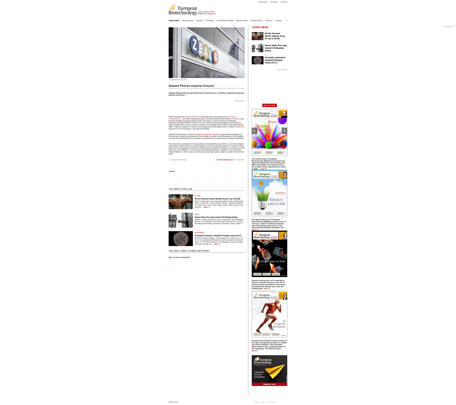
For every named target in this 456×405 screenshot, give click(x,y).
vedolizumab (239, 126)
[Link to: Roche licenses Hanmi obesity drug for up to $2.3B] (181, 201)
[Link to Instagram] (285, 402)
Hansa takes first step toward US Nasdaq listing (216, 217)
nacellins (236, 118)
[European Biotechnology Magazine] (192, 10)
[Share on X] (191, 178)
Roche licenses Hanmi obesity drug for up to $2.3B (217, 198)
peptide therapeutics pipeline (207, 134)
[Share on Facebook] (176, 178)
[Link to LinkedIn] (282, 402)
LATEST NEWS (260, 27)
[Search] (286, 20)
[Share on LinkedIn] (221, 178)
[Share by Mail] (236, 178)
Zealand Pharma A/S (193, 116)
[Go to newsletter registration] (269, 370)
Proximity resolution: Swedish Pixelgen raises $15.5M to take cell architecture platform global (236, 235)
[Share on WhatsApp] (206, 178)
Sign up (172, 257)
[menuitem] (263, 1)
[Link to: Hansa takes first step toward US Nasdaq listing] (181, 220)
